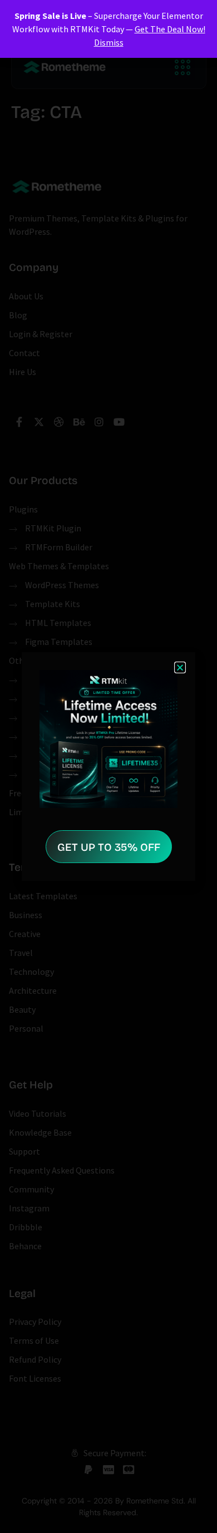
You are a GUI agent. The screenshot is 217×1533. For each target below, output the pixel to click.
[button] (180, 667)
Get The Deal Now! (170, 28)
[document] (108, 766)
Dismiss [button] (109, 42)
